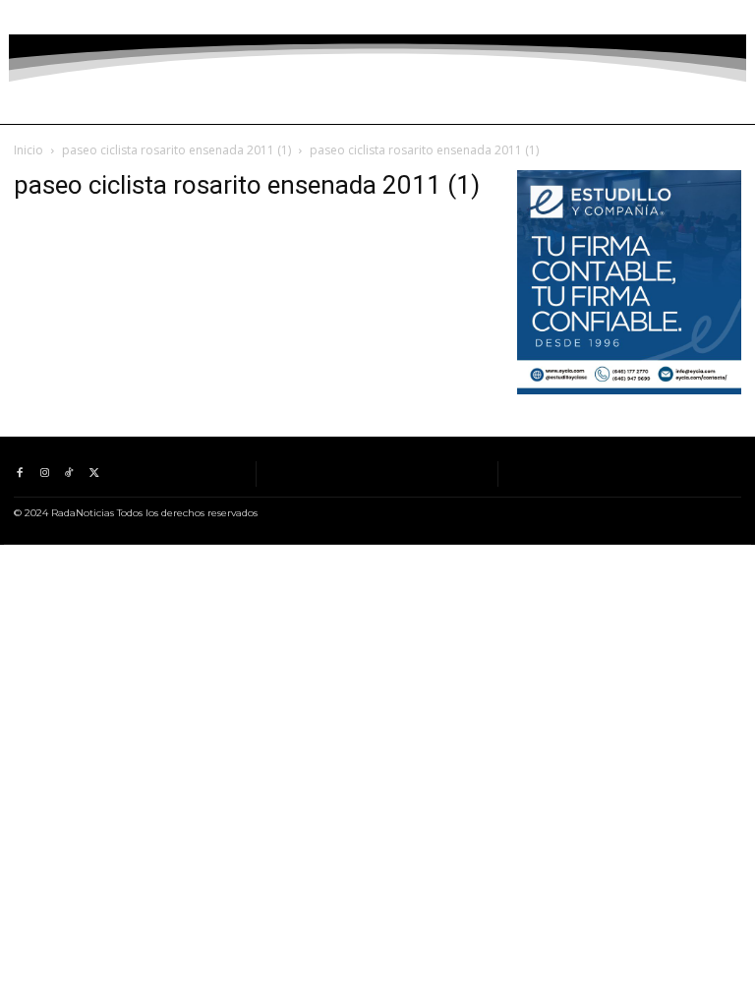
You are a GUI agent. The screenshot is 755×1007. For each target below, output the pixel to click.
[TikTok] (69, 17)
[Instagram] (43, 17)
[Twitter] (94, 17)
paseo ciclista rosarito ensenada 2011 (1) (176, 150)
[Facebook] (19, 17)
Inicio (28, 150)
